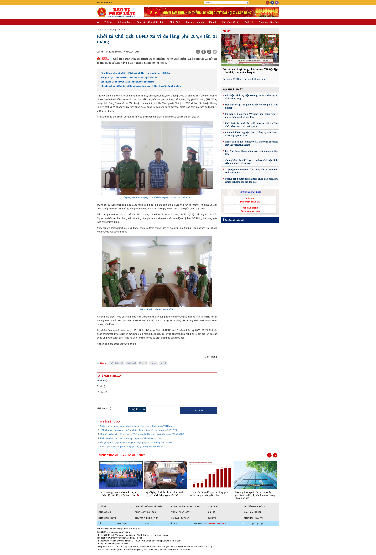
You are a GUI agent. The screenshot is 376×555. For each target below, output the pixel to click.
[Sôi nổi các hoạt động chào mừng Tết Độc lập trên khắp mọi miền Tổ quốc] (250, 50)
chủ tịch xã (131, 363)
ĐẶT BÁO (174, 523)
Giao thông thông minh (126, 553)
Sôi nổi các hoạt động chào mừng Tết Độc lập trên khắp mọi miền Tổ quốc (250, 71)
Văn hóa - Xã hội (230, 22)
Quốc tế (249, 22)
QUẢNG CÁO (148, 523)
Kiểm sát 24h (124, 22)
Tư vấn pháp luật (180, 512)
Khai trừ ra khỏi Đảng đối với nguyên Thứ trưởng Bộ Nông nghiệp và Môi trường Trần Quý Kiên (142, 434)
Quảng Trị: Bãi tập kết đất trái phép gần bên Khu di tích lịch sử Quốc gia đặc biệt (251, 180)
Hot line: (210, 523)
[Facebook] (203, 52)
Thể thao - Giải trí (253, 518)
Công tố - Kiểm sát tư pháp (150, 22)
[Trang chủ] (100, 523)
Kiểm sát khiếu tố (107, 518)
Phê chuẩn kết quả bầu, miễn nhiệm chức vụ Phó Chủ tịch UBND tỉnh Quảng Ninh (251, 125)
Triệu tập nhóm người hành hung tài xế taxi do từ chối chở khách (251, 171)
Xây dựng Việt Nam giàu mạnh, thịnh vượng (245, 79)
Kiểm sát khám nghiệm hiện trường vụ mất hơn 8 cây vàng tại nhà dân (251, 134)
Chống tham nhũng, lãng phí (111, 29)
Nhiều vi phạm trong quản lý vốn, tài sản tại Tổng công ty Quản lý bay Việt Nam (136, 426)
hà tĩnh (163, 363)
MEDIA (226, 30)
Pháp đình (175, 22)
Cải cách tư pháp (195, 22)
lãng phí (143, 363)
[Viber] (209, 52)
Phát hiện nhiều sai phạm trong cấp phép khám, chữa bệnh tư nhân (131, 438)
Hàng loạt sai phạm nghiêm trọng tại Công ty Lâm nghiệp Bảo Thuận (131, 446)
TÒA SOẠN (122, 523)
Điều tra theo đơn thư (146, 518)
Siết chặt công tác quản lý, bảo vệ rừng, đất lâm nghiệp (251, 106)
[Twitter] (215, 52)
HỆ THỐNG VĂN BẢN (250, 192)
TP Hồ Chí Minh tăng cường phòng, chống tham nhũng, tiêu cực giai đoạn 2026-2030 (138, 430)
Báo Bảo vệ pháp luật (234, 220)
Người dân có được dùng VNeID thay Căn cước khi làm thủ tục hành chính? (251, 143)
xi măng (153, 363)
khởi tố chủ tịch (116, 363)
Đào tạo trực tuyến (169, 553)
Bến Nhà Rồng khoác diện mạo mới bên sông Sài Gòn (251, 152)
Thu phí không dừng (149, 553)
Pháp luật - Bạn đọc (268, 22)
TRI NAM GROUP (105, 553)
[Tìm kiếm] (247, 2)
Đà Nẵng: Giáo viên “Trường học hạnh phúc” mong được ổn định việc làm (251, 115)
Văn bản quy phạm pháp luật (250, 200)
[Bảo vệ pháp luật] (118, 12)
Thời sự (108, 22)
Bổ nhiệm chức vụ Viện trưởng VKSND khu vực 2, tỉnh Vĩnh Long (251, 97)
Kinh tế (212, 22)
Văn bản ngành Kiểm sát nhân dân (250, 209)
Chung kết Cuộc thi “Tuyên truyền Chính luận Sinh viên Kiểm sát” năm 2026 (251, 162)
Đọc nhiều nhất (233, 89)
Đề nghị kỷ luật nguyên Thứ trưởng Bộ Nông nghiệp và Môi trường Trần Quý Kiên (136, 442)
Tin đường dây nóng (254, 506)
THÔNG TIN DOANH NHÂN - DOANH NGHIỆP (122, 455)
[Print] (198, 52)
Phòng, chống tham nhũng (185, 506)
